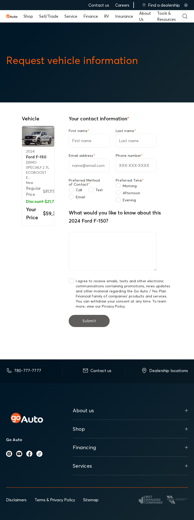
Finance (90, 16)
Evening (129, 200)
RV (106, 16)
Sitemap (91, 499)
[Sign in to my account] (186, 5)
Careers (122, 5)
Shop (28, 16)
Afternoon (131, 193)
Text (99, 190)
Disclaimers (16, 499)
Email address (82, 156)
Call (79, 190)
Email (80, 197)
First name (79, 131)
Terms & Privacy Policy (55, 499)
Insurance (124, 16)
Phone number (129, 156)
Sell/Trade (48, 16)
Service (70, 16)
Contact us (98, 5)
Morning (130, 186)
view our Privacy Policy (106, 306)
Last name (126, 131)
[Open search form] (185, 16)
